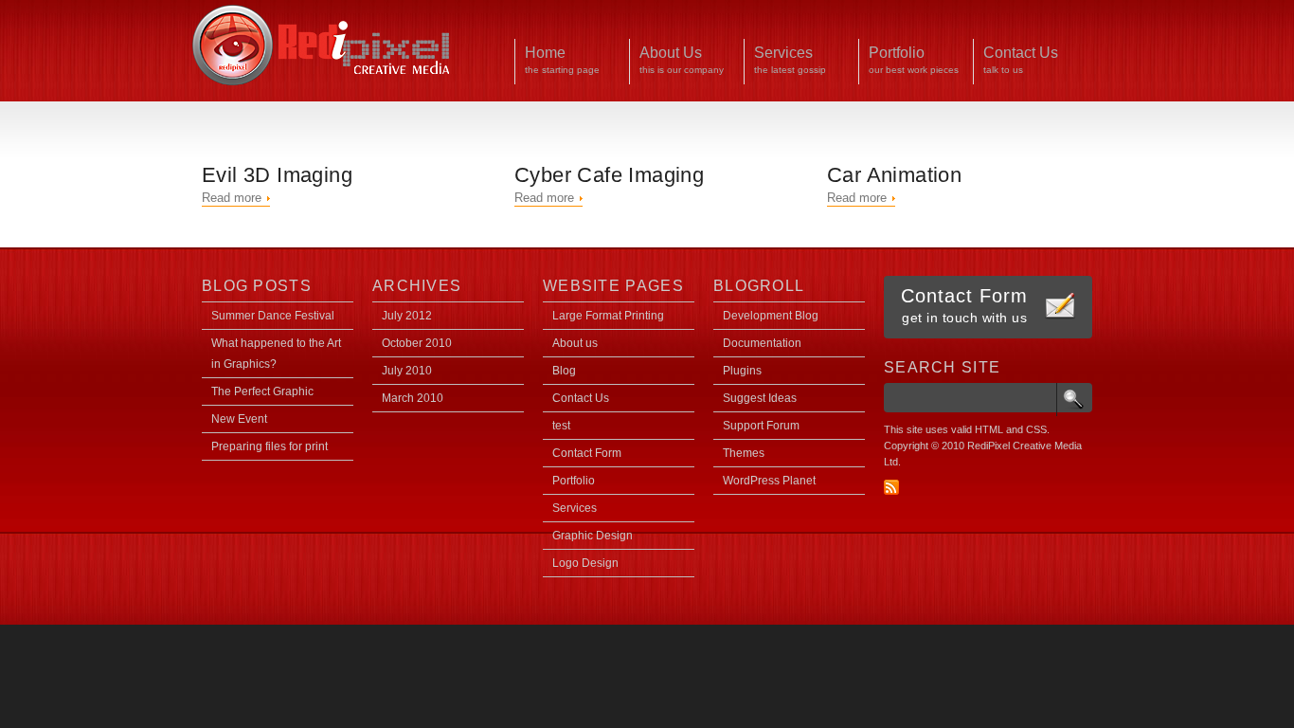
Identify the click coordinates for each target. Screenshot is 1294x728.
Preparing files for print (269, 446)
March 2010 (412, 398)
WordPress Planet (769, 480)
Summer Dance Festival (272, 315)
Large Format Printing (608, 315)
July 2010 (407, 370)
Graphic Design (592, 535)
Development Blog (770, 315)
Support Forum (761, 425)
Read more (231, 198)
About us (575, 343)
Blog (564, 370)
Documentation (762, 343)
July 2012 (407, 315)
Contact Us (580, 398)
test (561, 425)
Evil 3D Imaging (277, 175)
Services (574, 508)
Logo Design (585, 563)
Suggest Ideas (760, 398)
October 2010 (417, 343)
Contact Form (586, 453)
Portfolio (573, 480)
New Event (239, 419)
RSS (891, 487)
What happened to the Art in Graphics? (276, 354)
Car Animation (894, 175)
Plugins (742, 370)
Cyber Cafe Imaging (609, 175)
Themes (743, 453)
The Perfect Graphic (262, 391)
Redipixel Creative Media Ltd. (321, 45)
